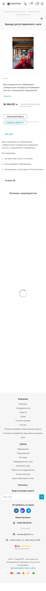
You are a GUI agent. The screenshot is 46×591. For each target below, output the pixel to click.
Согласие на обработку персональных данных (23, 433)
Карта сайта (30, 568)
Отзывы (23, 425)
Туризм (23, 444)
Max (22, 510)
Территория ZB (23, 453)
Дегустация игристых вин (23, 478)
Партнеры (23, 404)
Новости (23, 412)
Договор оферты (18, 568)
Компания (23, 399)
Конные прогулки (23, 474)
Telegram (28, 510)
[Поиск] (42, 4)
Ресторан (23, 457)
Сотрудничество (23, 408)
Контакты (23, 485)
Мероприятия (23, 449)
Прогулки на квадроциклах (23, 470)
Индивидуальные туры (23, 462)
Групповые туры (23, 466)
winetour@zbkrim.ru (25, 534)
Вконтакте (16, 510)
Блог (23, 437)
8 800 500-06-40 (24, 523)
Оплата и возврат (23, 421)
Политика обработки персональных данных (23, 429)
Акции (23, 416)
